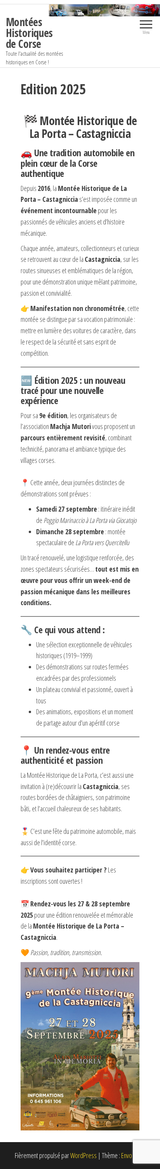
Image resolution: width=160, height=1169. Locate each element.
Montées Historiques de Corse (29, 32)
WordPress (83, 1155)
